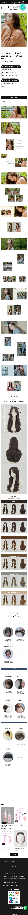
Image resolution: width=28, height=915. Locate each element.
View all (14, 854)
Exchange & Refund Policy (9, 866)
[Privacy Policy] (6, 864)
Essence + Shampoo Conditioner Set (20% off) (7, 826)
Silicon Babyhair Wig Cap (19, 848)
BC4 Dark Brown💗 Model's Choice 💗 (11, 66)
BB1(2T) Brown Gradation (8, 72)
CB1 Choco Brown (6, 69)
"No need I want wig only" (8, 83)
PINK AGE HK (15, 914)
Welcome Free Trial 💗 (23, 7)
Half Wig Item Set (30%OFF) (19, 824)
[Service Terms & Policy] (8, 861)
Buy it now (14, 97)
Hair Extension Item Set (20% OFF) (6, 848)
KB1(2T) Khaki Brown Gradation (9, 75)
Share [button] (3, 101)
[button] (1, 8)
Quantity (2, 86)
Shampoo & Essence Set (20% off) (10, 80)
